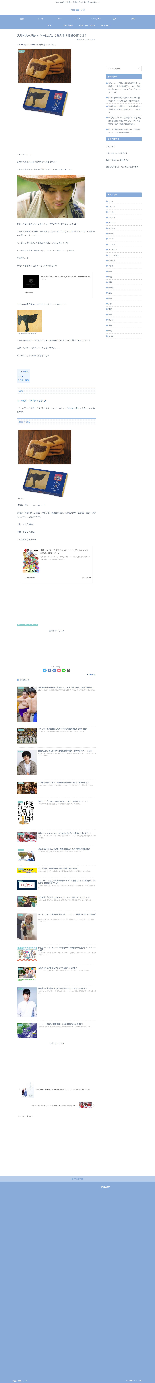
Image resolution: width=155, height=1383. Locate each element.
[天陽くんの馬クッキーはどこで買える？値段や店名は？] (54, 670)
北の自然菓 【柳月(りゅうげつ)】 (32, 401)
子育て (110, 266)
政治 (110, 271)
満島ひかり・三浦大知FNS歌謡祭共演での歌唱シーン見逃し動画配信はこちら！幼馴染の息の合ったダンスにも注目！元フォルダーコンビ (124, 87)
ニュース (111, 244)
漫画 (110, 293)
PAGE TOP (78, 1179)
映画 (110, 277)
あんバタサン (74, 408)
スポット (111, 217)
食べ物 (35, 625)
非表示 (25, 371)
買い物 (28, 625)
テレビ (21, 625)
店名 (20, 377)
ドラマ (110, 239)
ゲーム (110, 212)
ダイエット (112, 228)
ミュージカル (113, 255)
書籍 (110, 282)
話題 (110, 314)
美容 (110, 304)
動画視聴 (111, 260)
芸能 (110, 309)
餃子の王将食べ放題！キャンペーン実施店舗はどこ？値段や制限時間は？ (124, 130)
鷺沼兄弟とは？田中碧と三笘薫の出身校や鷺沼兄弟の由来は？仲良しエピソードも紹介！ (124, 109)
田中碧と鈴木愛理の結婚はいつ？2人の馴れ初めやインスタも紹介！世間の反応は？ (124, 99)
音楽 (110, 331)
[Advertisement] (56, 134)
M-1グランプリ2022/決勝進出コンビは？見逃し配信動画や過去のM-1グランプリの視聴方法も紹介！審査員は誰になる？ (124, 121)
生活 (110, 298)
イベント (111, 206)
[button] (139, 68)
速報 (110, 325)
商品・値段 (23, 380)
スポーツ (111, 223)
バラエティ (112, 250)
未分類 (110, 287)
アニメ (110, 201)
